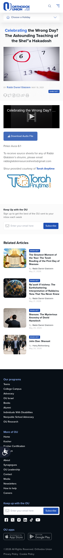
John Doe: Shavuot (39, 341)
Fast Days (11, 70)
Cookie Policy (27, 554)
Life (5, 455)
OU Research (11, 422)
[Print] (27, 95)
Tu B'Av (10, 93)
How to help (10, 488)
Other (9, 77)
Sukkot (10, 31)
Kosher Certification (14, 446)
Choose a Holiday (20, 17)
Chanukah (11, 37)
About (7, 460)
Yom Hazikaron (14, 129)
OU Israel (9, 398)
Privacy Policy (11, 554)
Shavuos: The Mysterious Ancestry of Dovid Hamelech (43, 317)
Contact (8, 474)
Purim (9, 44)
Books (7, 403)
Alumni (7, 407)
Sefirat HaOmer (14, 57)
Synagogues (10, 465)
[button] (31, 116)
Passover (11, 51)
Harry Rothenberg (41, 345)
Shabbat (10, 83)
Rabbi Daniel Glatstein (43, 268)
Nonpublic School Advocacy (19, 417)
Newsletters (10, 483)
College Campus (13, 389)
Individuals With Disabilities (18, 412)
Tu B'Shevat (12, 100)
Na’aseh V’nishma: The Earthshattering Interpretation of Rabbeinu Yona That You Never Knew (44, 289)
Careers (8, 493)
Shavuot (10, 64)
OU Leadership (12, 469)
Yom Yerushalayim (13, 137)
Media (7, 479)
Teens (7, 384)
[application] (31, 116)
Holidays (8, 451)
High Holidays (13, 24)
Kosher (7, 441)
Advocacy (9, 393)
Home (7, 437)
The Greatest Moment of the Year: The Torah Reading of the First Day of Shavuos (44, 259)
